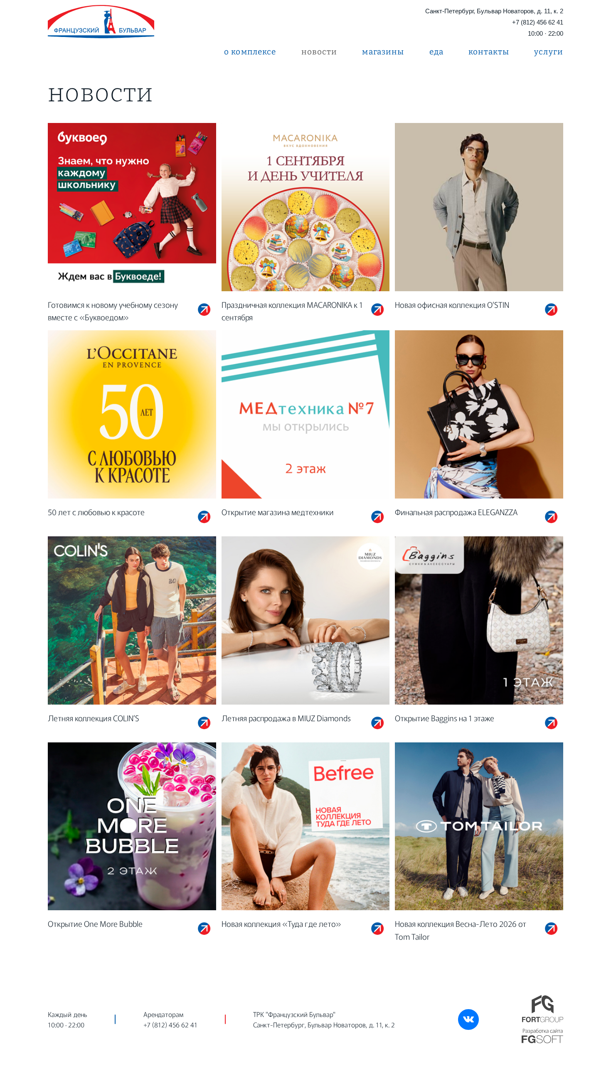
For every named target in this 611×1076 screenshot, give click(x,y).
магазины (383, 52)
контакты (488, 52)
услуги (548, 52)
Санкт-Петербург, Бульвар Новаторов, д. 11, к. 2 (494, 11)
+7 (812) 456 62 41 (537, 22)
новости (319, 52)
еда (436, 52)
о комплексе (250, 52)
